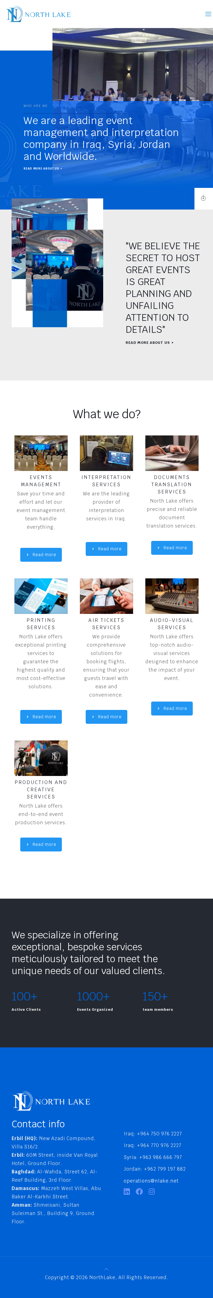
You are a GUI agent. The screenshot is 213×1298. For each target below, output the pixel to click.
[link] (41, 453)
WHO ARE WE (36, 106)
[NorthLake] (38, 14)
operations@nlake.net (151, 1181)
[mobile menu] (208, 14)
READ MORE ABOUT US (42, 168)
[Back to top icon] (106, 1269)
